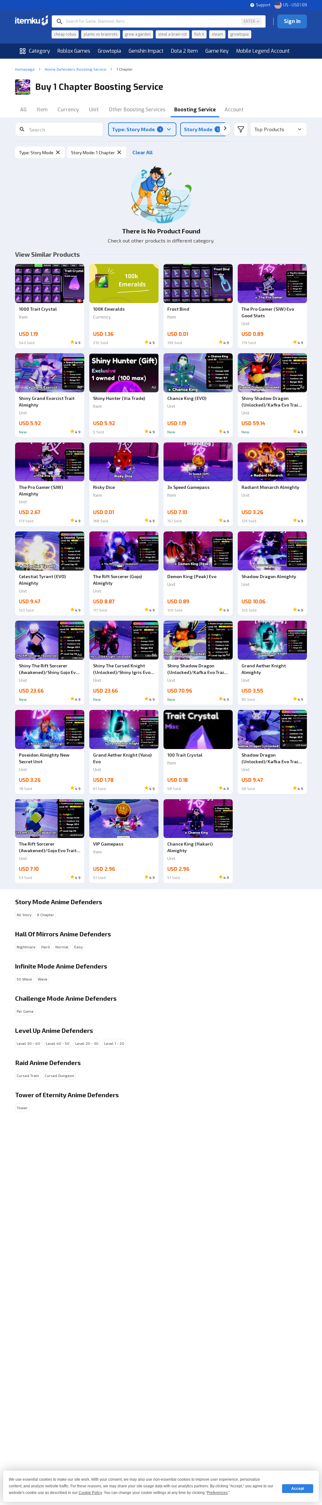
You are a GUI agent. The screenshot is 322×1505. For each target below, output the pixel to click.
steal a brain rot (172, 34)
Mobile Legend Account (263, 51)
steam (217, 34)
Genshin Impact (146, 51)
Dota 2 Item (184, 51)
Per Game (25, 1011)
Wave (42, 979)
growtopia (239, 34)
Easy (78, 947)
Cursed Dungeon (59, 1075)
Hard (45, 947)
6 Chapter (45, 914)
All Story (24, 914)
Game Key (217, 51)
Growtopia (109, 51)
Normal (62, 947)
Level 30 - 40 (28, 1043)
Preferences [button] (217, 1492)
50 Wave (24, 979)
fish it (199, 34)
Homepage (25, 69)
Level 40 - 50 (57, 1043)
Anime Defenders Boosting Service (75, 69)
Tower (22, 1107)
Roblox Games (74, 51)
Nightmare (26, 947)
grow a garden (138, 34)
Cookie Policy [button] (90, 1492)
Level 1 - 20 (114, 1043)
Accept (297, 1488)
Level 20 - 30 (86, 1043)
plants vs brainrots (101, 34)
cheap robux (65, 34)
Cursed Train (28, 1075)
